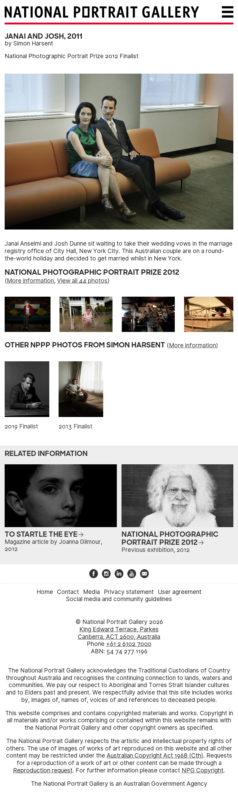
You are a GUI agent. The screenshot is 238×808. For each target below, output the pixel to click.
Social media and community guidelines (119, 599)
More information (30, 280)
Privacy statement (129, 591)
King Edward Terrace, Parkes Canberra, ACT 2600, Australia (119, 633)
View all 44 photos (82, 280)
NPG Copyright (202, 770)
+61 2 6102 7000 (129, 643)
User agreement (179, 591)
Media (91, 591)
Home (45, 591)
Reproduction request (43, 770)
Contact (68, 591)
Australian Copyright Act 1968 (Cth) (155, 755)
